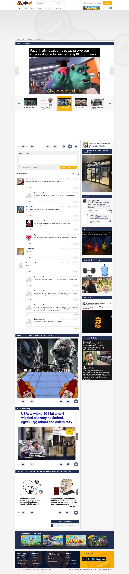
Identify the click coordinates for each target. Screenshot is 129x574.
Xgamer (36, 235)
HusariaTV (30, 207)
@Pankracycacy (38, 195)
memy (25, 39)
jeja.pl (19, 39)
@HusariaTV (37, 223)
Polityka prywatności (71, 560)
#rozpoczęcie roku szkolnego (97, 146)
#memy (102, 145)
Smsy (18, 558)
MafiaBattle (35, 557)
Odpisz (77, 188)
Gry (25, 8)
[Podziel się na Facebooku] (70, 146)
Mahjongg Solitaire (21, 563)
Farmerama (35, 555)
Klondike (34, 560)
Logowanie (51, 558)
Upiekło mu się (23, 408)
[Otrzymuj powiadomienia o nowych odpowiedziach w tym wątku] (78, 179)
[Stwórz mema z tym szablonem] (64, 146)
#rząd (98, 145)
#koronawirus (92, 148)
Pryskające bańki (21, 562)
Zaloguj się (90, 3)
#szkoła (94, 145)
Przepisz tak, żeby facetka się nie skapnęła (35, 335)
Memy (32, 8)
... (75, 525)
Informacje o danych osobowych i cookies (71, 563)
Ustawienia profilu (52, 561)
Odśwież (74, 174)
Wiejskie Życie (35, 558)
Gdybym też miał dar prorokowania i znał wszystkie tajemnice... (44, 471)
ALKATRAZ (30, 249)
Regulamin (68, 558)
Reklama (68, 557)
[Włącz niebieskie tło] (111, 8)
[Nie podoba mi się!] (34, 146)
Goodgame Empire (36, 562)
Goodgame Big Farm (37, 563)
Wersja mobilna (21, 555)
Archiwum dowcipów (22, 560)
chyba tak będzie (39, 39)
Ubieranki (58, 8)
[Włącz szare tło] (109, 8)
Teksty (18, 557)
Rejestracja (51, 556)
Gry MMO (35, 553)
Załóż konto (98, 3)
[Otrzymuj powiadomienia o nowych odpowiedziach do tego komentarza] (78, 193)
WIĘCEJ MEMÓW (65, 522)
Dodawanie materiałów (53, 560)
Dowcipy (48, 8)
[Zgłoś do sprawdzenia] (76, 146)
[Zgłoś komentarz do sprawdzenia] (76, 179)
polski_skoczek (39, 221)
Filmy (40, 8)
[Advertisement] (64, 126)
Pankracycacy (31, 179)
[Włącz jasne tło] (108, 8)
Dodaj (107, 3)
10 (73, 525)
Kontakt (67, 555)
